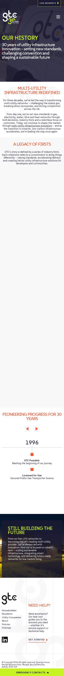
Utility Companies (11, 617)
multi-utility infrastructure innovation (31, 125)
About (5, 620)
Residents (7, 613)
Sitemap (6, 627)
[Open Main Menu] (58, 17)
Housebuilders (9, 610)
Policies (6, 624)
